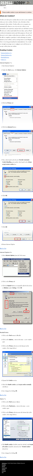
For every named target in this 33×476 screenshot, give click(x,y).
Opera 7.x (3, 59)
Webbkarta (4, 463)
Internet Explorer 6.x (6, 55)
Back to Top (3, 248)
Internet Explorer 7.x (6, 53)
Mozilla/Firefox (5, 57)
